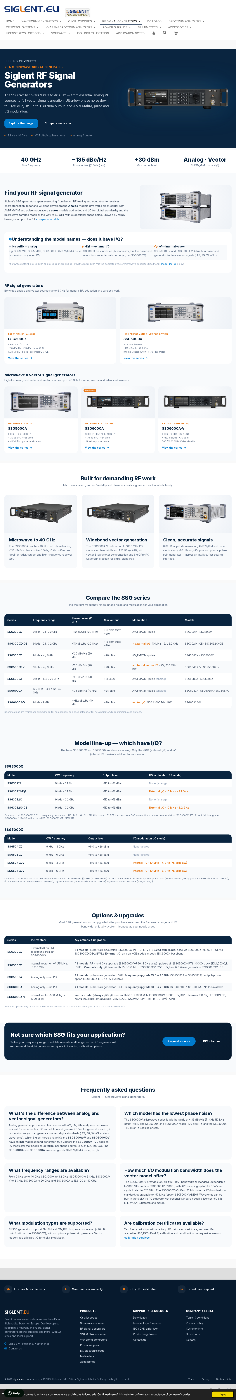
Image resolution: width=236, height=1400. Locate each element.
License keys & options (147, 1323)
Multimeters (87, 1356)
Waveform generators (93, 1339)
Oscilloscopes (88, 1317)
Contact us (213, 1041)
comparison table (47, 219)
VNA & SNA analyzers (93, 1334)
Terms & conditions (197, 1317)
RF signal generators (92, 1328)
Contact (190, 1339)
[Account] (154, 33)
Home (7, 60)
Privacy (206, 1379)
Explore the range (21, 123)
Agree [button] (223, 1394)
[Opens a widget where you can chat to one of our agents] (14, 1393)
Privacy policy (194, 1323)
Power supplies (89, 1345)
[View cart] (176, 33)
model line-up (168, 264)
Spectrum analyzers (92, 1323)
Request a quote (179, 1041)
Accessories (87, 1361)
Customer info (194, 1328)
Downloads (140, 1317)
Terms (191, 1379)
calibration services (137, 1237)
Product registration (145, 1334)
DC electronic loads (92, 1350)
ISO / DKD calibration (145, 1328)
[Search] (165, 32)
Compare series (56, 123)
